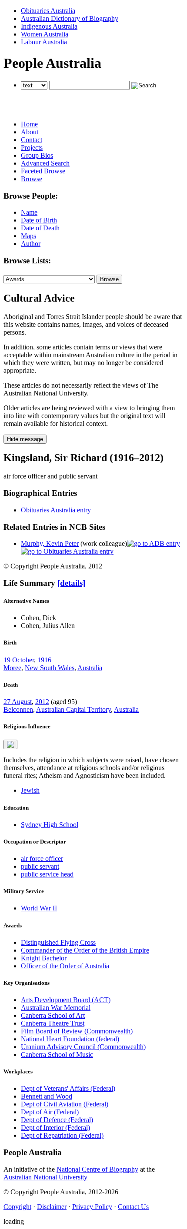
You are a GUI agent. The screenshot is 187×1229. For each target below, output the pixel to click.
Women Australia (44, 34)
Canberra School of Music (57, 1054)
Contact (31, 139)
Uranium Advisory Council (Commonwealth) (83, 1046)
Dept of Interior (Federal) (55, 1127)
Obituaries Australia (48, 10)
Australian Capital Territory (73, 709)
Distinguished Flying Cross (58, 942)
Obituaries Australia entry (56, 510)
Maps (28, 235)
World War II (39, 908)
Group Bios (37, 155)
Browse (31, 179)
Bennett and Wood (46, 1096)
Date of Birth (39, 220)
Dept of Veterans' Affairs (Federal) (68, 1088)
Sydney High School (49, 824)
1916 (44, 660)
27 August (17, 701)
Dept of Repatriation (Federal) (62, 1135)
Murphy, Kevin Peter (50, 543)
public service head (47, 874)
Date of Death (40, 228)
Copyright (17, 1206)
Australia (89, 667)
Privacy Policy (92, 1206)
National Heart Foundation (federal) (70, 1039)
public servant (40, 866)
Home (29, 124)
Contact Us (133, 1206)
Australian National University (45, 1177)
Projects (32, 147)
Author (30, 243)
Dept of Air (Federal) (50, 1112)
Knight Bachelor (44, 958)
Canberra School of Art (53, 1015)
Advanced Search (45, 163)
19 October (18, 660)
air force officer (42, 858)
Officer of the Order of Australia (65, 966)
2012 (42, 701)
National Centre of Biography (97, 1169)
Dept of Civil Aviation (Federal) (64, 1104)
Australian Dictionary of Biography (69, 18)
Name (29, 212)
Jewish (30, 790)
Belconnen (18, 709)
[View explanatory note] (10, 744)
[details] (71, 583)
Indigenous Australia (49, 26)
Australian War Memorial (55, 1007)
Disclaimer (52, 1206)
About (29, 132)
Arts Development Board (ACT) (65, 999)
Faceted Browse (43, 171)
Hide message (25, 439)
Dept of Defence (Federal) (57, 1119)
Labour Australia (44, 42)
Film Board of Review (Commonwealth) (77, 1031)
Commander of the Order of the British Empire (85, 950)
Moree (12, 667)
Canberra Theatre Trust (52, 1023)
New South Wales (49, 667)
